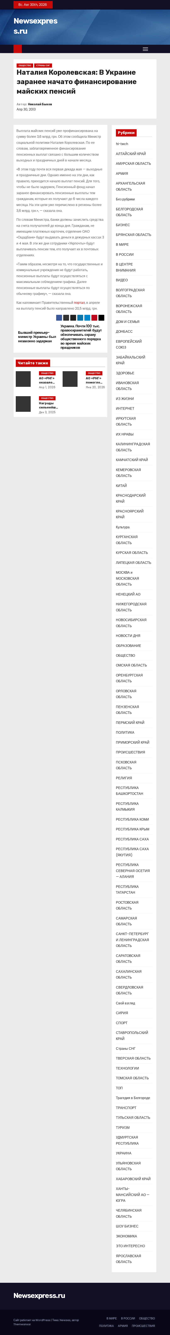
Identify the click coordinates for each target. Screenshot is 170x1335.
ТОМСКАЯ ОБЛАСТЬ (132, 1078)
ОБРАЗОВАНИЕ (128, 645)
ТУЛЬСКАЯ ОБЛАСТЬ (133, 1117)
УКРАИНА (123, 1153)
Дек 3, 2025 (47, 412)
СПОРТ (122, 1023)
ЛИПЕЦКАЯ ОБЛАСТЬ (133, 562)
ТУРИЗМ (123, 1127)
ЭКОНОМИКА (126, 1236)
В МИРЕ (122, 244)
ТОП (119, 1088)
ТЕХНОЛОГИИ (127, 1068)
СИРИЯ (122, 1013)
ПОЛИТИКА (125, 732)
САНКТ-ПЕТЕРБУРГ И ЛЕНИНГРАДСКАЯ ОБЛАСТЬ (132, 940)
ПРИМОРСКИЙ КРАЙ (132, 742)
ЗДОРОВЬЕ (125, 373)
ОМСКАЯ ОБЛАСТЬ (131, 665)
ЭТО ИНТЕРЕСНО (130, 1246)
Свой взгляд (125, 1003)
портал (79, 302)
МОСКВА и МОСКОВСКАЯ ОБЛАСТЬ (127, 578)
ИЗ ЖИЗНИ (125, 398)
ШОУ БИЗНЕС (127, 1226)
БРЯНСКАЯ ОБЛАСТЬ (133, 234)
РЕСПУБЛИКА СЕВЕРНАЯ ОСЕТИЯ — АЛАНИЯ (133, 870)
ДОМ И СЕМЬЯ (128, 321)
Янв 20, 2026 (95, 387)
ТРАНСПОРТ (126, 1107)
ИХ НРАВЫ (125, 434)
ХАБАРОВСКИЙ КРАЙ (133, 1179)
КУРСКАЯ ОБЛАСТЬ (132, 552)
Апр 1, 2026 (47, 387)
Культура (123, 527)
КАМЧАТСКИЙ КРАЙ (132, 460)
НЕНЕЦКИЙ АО (128, 594)
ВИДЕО (122, 280)
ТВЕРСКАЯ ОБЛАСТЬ (133, 1058)
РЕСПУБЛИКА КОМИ (132, 819)
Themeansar (22, 1324)
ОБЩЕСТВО (25, 65)
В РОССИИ (125, 254)
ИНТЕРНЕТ (125, 408)
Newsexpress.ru (39, 1295)
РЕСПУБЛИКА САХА (132, 839)
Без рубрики (125, 199)
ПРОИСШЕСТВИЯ (130, 752)
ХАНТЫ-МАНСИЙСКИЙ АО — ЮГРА (132, 1194)
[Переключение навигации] (145, 49)
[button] (153, 48)
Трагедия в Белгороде (133, 1098)
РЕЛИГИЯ (124, 778)
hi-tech (122, 143)
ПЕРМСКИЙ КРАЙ (130, 722)
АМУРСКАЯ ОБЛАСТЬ (133, 163)
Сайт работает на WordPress (32, 1320)
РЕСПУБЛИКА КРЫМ (132, 829)
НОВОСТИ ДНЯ (128, 635)
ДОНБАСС (124, 331)
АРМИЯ (122, 173)
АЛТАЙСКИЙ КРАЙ (131, 153)
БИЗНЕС (123, 225)
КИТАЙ (121, 485)
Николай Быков (40, 104)
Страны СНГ (43, 65)
